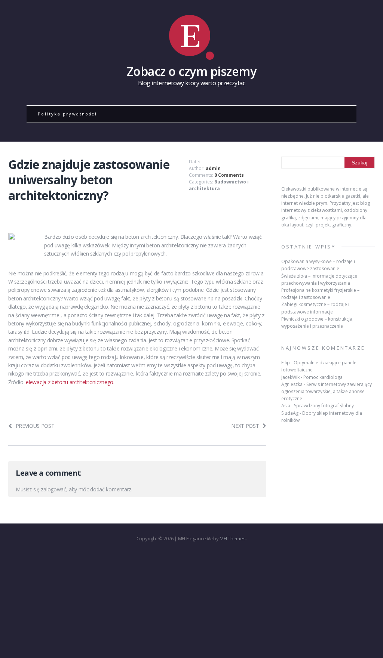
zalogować (53, 489)
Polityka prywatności (67, 114)
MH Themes (232, 538)
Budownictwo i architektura (219, 185)
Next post (245, 425)
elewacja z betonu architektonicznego (69, 382)
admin (213, 168)
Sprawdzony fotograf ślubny (324, 405)
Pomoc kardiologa (323, 377)
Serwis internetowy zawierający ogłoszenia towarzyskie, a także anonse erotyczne (326, 391)
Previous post (35, 425)
